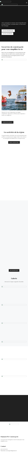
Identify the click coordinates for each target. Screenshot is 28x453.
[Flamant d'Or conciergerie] (5, 2)
